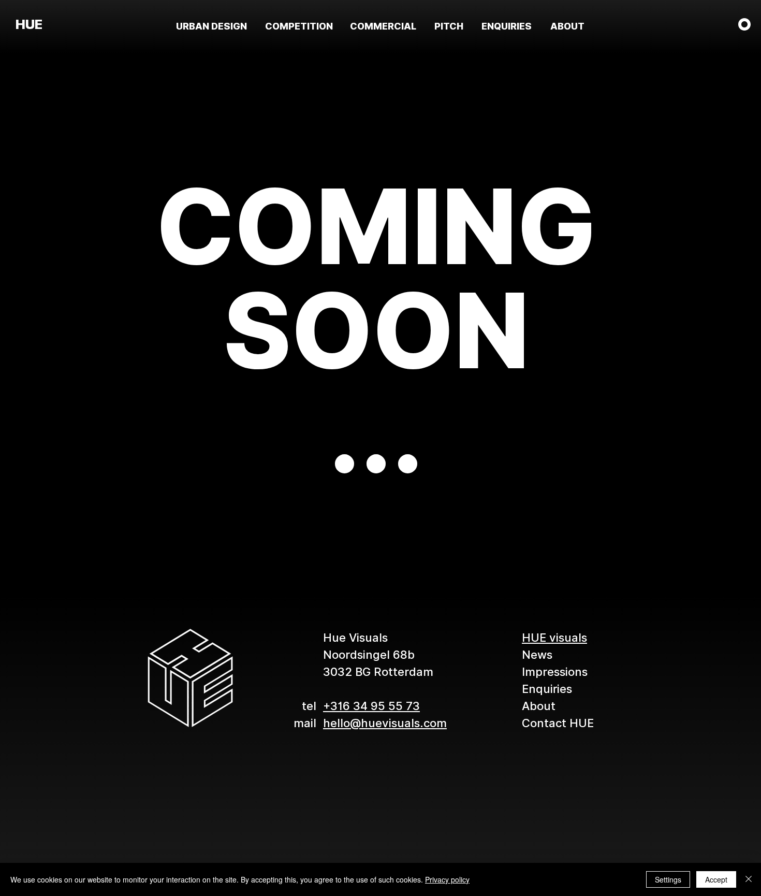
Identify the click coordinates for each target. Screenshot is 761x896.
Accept (716, 879)
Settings (668, 879)
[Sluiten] (748, 879)
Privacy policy (447, 879)
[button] (744, 24)
